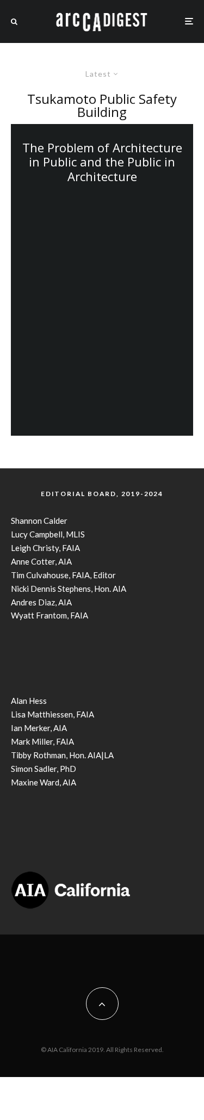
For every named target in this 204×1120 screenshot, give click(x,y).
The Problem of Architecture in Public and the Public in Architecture (102, 161)
